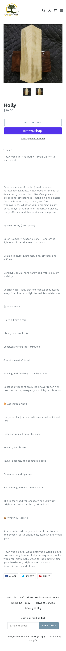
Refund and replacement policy (39, 597)
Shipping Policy (20, 602)
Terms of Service (44, 602)
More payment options (33, 138)
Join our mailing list (33, 618)
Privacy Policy (33, 608)
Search (11, 597)
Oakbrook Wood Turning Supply (29, 636)
